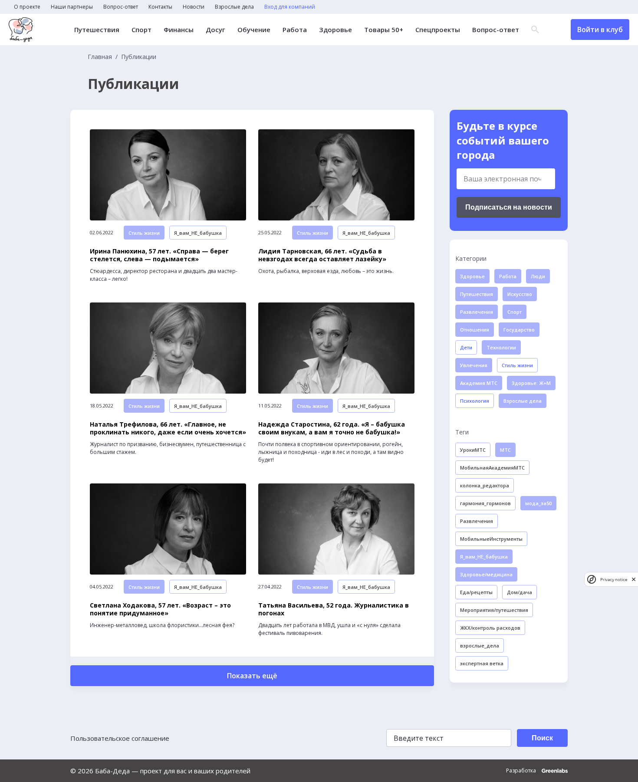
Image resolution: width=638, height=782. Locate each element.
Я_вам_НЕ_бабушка (198, 233)
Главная (100, 57)
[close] (633, 579)
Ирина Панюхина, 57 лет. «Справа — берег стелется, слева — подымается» (159, 255)
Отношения (474, 329)
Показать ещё (252, 675)
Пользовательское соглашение (119, 738)
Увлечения (473, 365)
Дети (466, 347)
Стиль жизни (144, 233)
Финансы (179, 29)
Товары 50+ (383, 29)
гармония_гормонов (485, 503)
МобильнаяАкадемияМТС (492, 467)
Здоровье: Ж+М (531, 383)
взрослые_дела (479, 645)
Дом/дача (519, 592)
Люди (538, 276)
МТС (505, 450)
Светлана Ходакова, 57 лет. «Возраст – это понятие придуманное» (160, 609)
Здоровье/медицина (486, 574)
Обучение (253, 29)
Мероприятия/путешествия (494, 610)
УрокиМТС (473, 450)
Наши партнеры (72, 7)
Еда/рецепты (476, 592)
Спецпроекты (437, 29)
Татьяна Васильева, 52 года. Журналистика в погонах (333, 609)
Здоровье (335, 29)
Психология (474, 401)
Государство (519, 329)
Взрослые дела (234, 7)
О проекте (27, 7)
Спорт (141, 29)
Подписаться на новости (508, 207)
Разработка (521, 770)
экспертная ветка (481, 663)
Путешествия (96, 29)
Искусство (519, 294)
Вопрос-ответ (120, 7)
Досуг (215, 29)
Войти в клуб (600, 29)
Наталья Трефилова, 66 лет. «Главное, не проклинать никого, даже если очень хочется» (168, 428)
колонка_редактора (484, 485)
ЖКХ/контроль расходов (490, 627)
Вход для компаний (289, 7)
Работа (295, 29)
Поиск (542, 738)
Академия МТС (478, 383)
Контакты (160, 7)
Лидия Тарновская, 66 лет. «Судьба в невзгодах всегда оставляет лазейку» (322, 255)
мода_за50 (538, 503)
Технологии (501, 347)
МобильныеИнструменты (491, 539)
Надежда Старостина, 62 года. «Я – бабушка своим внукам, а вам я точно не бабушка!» (331, 428)
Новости (193, 7)
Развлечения (476, 312)
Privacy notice (613, 579)
